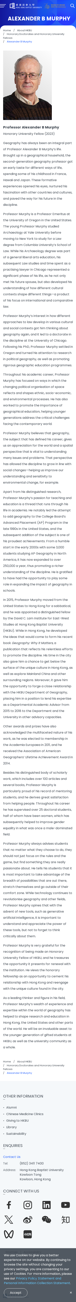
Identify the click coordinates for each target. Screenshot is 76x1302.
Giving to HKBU (17, 1120)
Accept (15, 1292)
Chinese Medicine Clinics (24, 1114)
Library (11, 1127)
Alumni (11, 1107)
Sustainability (16, 1133)
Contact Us (11, 1157)
